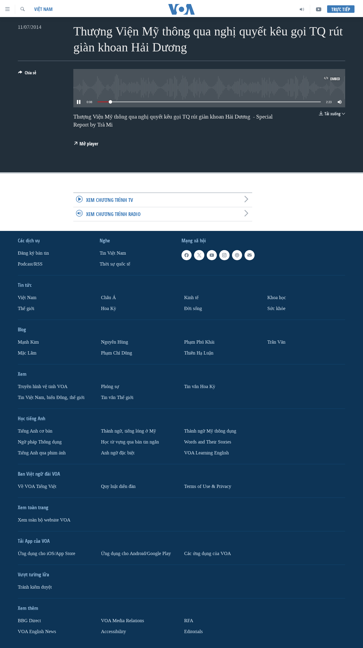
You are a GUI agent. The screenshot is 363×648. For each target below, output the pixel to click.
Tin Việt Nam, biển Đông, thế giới (51, 397)
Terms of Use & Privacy (207, 486)
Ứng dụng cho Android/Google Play (136, 554)
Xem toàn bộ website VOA (44, 520)
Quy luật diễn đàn (118, 486)
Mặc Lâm (27, 353)
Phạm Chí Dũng (116, 353)
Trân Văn (276, 342)
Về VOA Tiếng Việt (37, 486)
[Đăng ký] (249, 255)
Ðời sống (193, 308)
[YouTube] (318, 9)
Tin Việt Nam (113, 253)
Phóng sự (110, 387)
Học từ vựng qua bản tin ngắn (130, 442)
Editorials (193, 632)
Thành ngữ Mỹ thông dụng (210, 431)
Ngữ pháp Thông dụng (40, 442)
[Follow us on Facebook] (187, 255)
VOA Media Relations (122, 621)
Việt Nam (43, 9)
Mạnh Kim (28, 342)
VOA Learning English (206, 453)
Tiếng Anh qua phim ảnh (42, 453)
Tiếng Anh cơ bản (35, 431)
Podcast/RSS (30, 264)
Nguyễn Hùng (114, 342)
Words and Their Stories (207, 442)
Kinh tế (191, 298)
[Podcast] (237, 255)
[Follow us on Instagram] (224, 255)
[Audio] (302, 9)
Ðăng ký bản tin (33, 253)
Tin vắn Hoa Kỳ (199, 387)
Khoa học (276, 298)
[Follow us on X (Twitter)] (199, 255)
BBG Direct (29, 621)
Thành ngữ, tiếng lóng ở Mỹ (128, 431)
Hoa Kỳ (108, 308)
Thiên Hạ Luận (198, 353)
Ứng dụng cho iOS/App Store (46, 554)
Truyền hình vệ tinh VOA (42, 387)
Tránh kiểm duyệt (35, 587)
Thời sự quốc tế (115, 264)
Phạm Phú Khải (199, 342)
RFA (188, 621)
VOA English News (37, 632)
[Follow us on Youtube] (212, 255)
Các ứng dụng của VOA (207, 554)
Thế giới (26, 308)
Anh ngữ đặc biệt (117, 453)
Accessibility (113, 632)
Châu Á (108, 298)
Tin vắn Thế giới (117, 397)
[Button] (27, 74)
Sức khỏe (276, 308)
